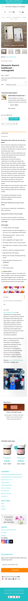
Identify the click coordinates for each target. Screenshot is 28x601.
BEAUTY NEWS (5, 501)
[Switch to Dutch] (12, 597)
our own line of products (16, 360)
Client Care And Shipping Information (14, 590)
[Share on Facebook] (5, 124)
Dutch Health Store (10, 57)
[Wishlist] (24, 24)
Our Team (4, 532)
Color (2, 84)
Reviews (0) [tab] (4, 136)
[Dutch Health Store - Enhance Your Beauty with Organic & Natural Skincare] (15, 6)
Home (3, 17)
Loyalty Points (5, 482)
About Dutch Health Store (8, 530)
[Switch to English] (9, 597)
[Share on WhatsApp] (2, 124)
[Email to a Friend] (11, 124)
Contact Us (4, 496)
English (11, 12)
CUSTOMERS (5, 471)
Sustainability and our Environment (11, 477)
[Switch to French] (18, 597)
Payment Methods (6, 485)
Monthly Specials (9, 589)
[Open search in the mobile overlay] (5, 12)
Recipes (3, 509)
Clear (25, 81)
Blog (2, 503)
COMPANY (4, 527)
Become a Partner (6, 493)
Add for (14, 105)
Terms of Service (5, 488)
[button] (2, 6)
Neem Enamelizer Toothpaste (7, 458)
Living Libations (16, 17)
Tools (16, 19)
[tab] (14, 297)
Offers (3, 506)
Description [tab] (4, 133)
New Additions (19, 589)
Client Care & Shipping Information (11, 474)
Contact (3, 535)
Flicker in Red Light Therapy (14, 412)
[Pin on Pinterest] (14, 124)
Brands (8, 17)
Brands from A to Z (6, 479)
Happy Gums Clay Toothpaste (21, 458)
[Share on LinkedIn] (16, 124)
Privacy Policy (5, 490)
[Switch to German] (15, 597)
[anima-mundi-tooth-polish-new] (3, 97)
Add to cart (14, 119)
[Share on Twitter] (8, 124)
